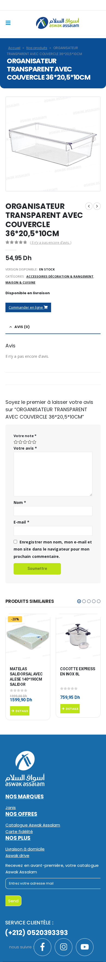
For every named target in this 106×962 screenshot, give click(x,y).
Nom (20, 502)
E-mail (21, 522)
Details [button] (21, 711)
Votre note (25, 435)
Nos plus (18, 838)
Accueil (14, 48)
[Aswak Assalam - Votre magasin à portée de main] (57, 23)
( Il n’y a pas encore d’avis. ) (50, 242)
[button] (79, 601)
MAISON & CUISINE (20, 282)
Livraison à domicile (25, 849)
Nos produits (36, 48)
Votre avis (25, 448)
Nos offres (21, 814)
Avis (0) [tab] (22, 326)
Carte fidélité (19, 831)
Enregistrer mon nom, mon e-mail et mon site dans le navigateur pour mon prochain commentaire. (53, 549)
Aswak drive (17, 855)
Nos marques (24, 796)
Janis (10, 807)
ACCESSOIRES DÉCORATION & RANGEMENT (59, 276)
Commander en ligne (26, 307)
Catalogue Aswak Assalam (32, 825)
